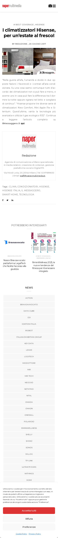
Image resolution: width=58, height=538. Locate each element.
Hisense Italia (11, 190)
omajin (29, 408)
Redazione (21, 44)
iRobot (29, 330)
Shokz (29, 441)
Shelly (29, 434)
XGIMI (29, 480)
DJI (29, 317)
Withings (29, 473)
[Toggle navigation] (53, 6)
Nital (29, 395)
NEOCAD (29, 382)
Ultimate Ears (29, 467)
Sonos (29, 447)
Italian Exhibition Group (29, 337)
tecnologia (26, 194)
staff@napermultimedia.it (32, 175)
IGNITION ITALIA (29, 324)
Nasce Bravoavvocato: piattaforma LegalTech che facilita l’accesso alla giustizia (14, 265)
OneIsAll (29, 415)
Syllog (29, 454)
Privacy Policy (35, 534)
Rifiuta (29, 518)
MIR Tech (29, 376)
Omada (29, 402)
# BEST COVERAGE (24, 24)
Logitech (29, 356)
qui (23, 123)
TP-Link (29, 460)
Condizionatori (27, 186)
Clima (12, 186)
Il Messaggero (30, 190)
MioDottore (29, 363)
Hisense (39, 24)
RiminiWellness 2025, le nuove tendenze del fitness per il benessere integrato (43, 267)
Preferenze (29, 527)
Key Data (29, 343)
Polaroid (29, 421)
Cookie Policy (21, 534)
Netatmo (29, 389)
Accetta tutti (29, 510)
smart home (10, 194)
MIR (29, 369)
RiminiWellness (43, 258)
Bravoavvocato (15, 256)
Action (29, 298)
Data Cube (29, 311)
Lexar (29, 350)
